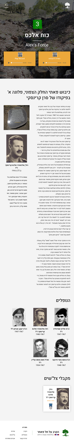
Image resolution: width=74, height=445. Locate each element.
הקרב (25, 431)
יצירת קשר (23, 438)
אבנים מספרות (10, 438)
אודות (13, 431)
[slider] (51, 63)
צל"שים (12, 435)
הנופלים (24, 435)
